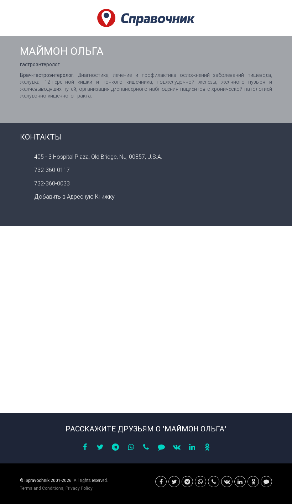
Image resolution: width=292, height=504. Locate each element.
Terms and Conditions (41, 488)
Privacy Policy (79, 488)
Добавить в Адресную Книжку (74, 196)
